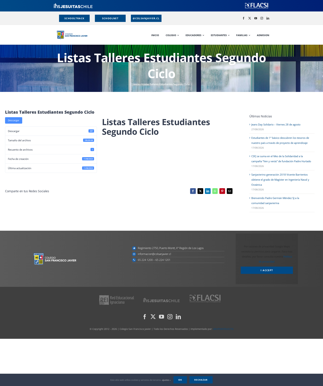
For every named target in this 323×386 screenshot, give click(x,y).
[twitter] (249, 18)
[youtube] (255, 18)
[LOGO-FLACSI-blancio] (256, 3)
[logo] (73, 4)
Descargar (13, 120)
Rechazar (201, 379)
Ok (180, 379)
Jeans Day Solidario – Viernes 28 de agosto (275, 124)
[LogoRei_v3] (117, 295)
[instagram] (261, 18)
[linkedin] (267, 18)
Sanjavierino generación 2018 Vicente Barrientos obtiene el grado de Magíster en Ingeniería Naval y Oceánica (280, 179)
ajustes (166, 379)
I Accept (267, 270)
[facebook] (243, 18)
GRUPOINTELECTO (223, 329)
